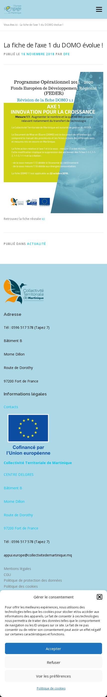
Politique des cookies (21, 586)
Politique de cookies (51, 688)
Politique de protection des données (33, 580)
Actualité (36, 244)
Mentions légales (17, 568)
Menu (99, 9)
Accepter (53, 648)
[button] (99, 596)
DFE (66, 54)
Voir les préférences (53, 676)
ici (43, 219)
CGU (7, 574)
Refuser (53, 662)
